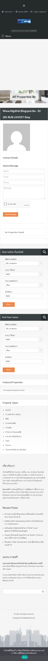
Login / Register (39, 12)
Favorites (8, 12)
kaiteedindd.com (29, 478)
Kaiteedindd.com (29, 618)
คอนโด (8, 410)
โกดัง (7, 441)
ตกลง (25, 657)
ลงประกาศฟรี (22, 12)
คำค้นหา (8, 292)
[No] (45, 654)
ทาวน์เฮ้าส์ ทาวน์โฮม (13, 414)
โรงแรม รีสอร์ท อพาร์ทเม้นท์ (16, 450)
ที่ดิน (7, 419)
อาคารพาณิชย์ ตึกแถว (14, 436)
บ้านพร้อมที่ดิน (11, 423)
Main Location (11, 259)
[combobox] (24, 263)
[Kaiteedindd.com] (24, 21)
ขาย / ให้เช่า (10, 270)
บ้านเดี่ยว (9, 428)
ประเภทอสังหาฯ (11, 281)
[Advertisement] (24, 64)
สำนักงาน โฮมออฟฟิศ (13, 432)
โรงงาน (8, 445)
